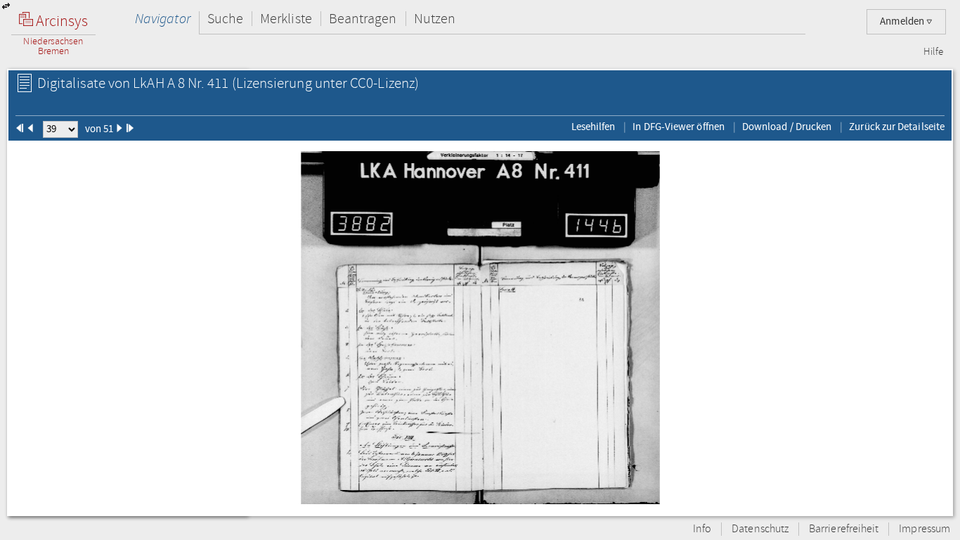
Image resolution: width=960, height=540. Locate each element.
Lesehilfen (593, 127)
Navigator (162, 18)
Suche (225, 18)
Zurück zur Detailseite (897, 127)
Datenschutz (760, 529)
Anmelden (903, 21)
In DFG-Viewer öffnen (679, 127)
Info (702, 529)
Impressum (924, 529)
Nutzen (434, 18)
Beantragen (363, 18)
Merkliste (286, 18)
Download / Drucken (786, 127)
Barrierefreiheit (843, 529)
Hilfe (933, 52)
